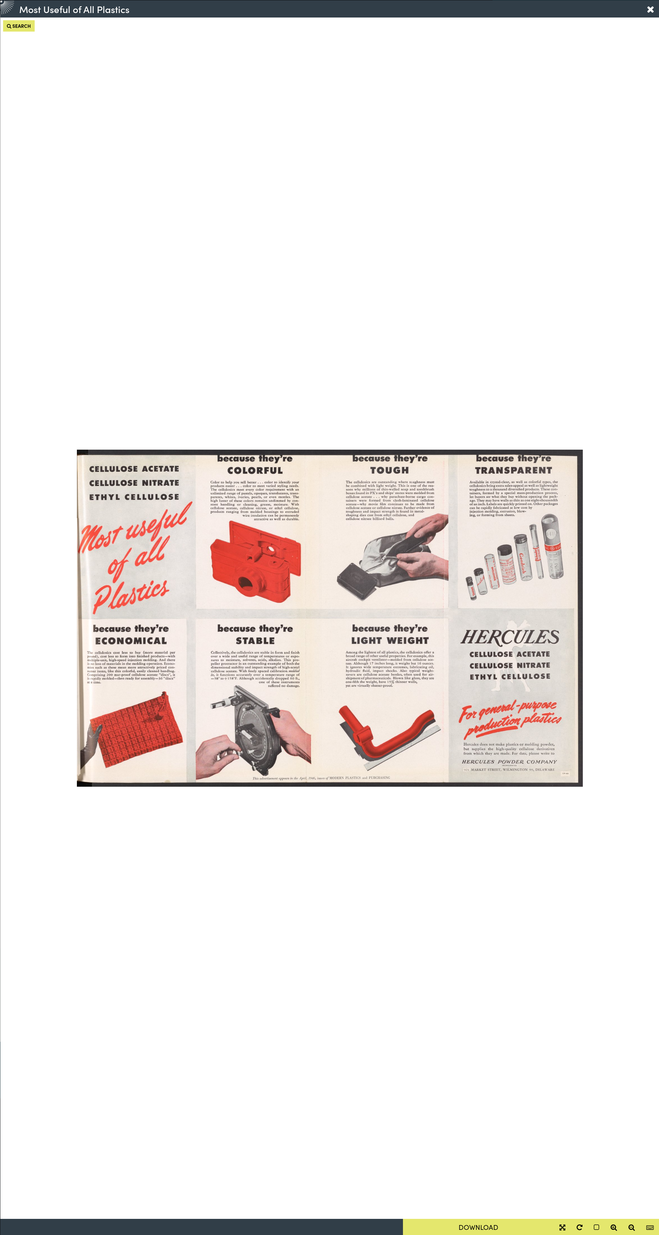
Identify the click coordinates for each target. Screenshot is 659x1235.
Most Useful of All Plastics (74, 9)
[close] (650, 9)
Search (21, 25)
